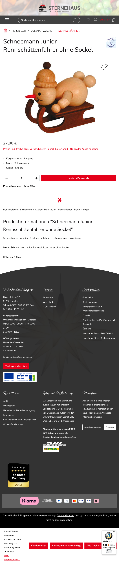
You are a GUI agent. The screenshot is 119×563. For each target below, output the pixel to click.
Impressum (8, 415)
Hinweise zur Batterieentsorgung (19, 410)
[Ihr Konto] (95, 20)
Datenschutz (9, 405)
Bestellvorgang (89, 302)
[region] (59, 98)
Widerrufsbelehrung (13, 424)
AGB (5, 401)
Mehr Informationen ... (12, 557)
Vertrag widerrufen (16, 366)
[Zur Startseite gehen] (59, 7)
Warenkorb (48, 302)
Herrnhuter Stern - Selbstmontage (99, 338)
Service (48, 290)
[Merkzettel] (89, 20)
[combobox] (44, 20)
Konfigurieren (38, 545)
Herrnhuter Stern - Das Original (97, 333)
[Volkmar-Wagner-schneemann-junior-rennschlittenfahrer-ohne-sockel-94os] (59, 98)
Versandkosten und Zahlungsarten (19, 419)
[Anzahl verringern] (6, 178)
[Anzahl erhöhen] (36, 178)
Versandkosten (65, 515)
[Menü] (7, 19)
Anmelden (48, 297)
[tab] (10, 210)
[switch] (109, 551)
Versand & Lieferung (58, 393)
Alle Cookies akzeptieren (100, 545)
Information (90, 290)
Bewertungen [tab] (81, 209)
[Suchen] (75, 20)
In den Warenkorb (78, 178)
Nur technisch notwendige (66, 545)
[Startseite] (5, 30)
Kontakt (86, 315)
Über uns (86, 328)
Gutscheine (87, 297)
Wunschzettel (49, 306)
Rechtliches (11, 393)
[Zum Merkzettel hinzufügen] (104, 68)
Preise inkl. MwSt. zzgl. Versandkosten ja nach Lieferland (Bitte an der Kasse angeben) (51, 149)
